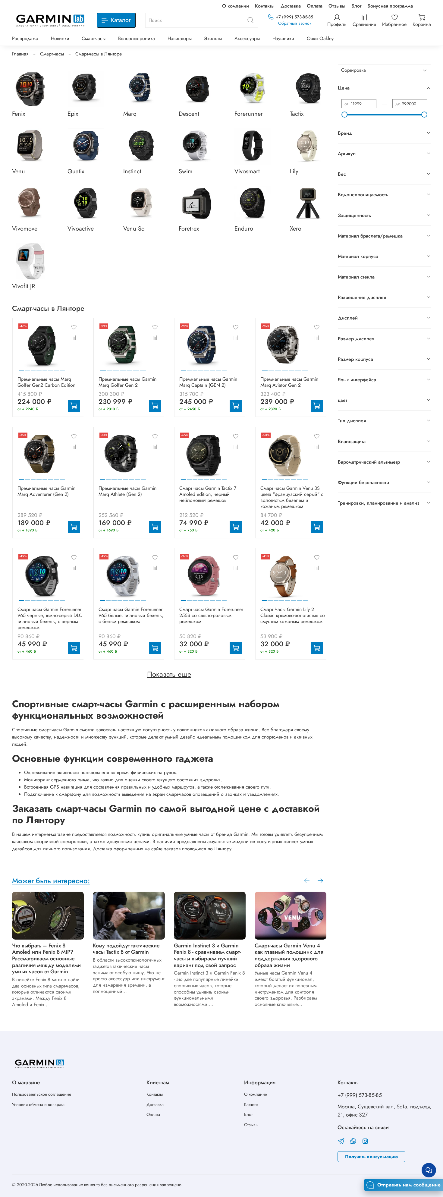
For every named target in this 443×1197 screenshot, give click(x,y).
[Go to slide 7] (56, 368)
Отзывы (336, 5)
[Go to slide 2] (27, 368)
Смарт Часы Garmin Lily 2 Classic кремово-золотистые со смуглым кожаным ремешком (292, 615)
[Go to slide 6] (50, 368)
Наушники (283, 38)
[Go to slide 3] (33, 368)
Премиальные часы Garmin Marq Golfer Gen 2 (127, 382)
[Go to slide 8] (62, 368)
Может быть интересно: (51, 880)
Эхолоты (213, 38)
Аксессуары (247, 38)
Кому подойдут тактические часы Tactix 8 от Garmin (126, 949)
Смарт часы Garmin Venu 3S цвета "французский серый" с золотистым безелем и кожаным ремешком (291, 497)
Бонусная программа (390, 5)
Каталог (251, 1104)
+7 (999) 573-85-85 (294, 17)
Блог (356, 5)
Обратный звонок (294, 23)
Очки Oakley (320, 38)
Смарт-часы (93, 38)
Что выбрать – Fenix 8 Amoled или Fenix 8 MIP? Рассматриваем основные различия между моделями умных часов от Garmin (46, 958)
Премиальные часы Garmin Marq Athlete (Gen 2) (127, 491)
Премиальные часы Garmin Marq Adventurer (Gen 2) (46, 491)
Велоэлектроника (136, 38)
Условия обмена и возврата (38, 1104)
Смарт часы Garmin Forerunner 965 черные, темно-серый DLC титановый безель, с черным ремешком (49, 618)
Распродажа (25, 38)
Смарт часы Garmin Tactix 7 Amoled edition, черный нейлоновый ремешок (207, 494)
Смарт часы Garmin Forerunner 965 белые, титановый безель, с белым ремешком (131, 615)
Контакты (265, 5)
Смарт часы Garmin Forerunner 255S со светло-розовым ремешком (211, 615)
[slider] (344, 114)
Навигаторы (180, 38)
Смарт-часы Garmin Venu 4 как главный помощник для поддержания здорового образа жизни (289, 955)
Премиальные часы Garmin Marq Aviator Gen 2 (289, 382)
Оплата (314, 5)
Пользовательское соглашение (41, 1094)
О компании (235, 5)
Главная (20, 53)
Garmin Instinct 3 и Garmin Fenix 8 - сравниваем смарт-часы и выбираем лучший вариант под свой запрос (207, 955)
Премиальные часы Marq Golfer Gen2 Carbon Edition (46, 382)
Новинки (60, 38)
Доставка (291, 5)
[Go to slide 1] (21, 368)
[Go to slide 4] (38, 368)
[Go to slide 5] (44, 368)
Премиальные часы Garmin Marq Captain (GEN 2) (208, 382)
